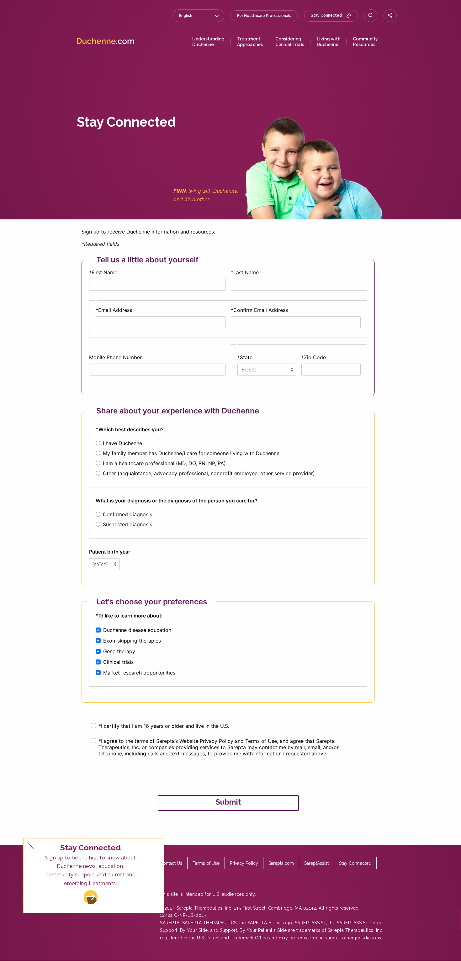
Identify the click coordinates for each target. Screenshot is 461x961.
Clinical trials (118, 662)
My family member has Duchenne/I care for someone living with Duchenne (191, 453)
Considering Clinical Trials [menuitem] (289, 41)
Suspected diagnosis (127, 524)
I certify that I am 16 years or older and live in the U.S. (165, 726)
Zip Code (315, 357)
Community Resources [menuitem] (365, 41)
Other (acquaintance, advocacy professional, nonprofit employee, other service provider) (209, 473)
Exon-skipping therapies (132, 641)
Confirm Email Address (260, 310)
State (246, 357)
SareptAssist (316, 863)
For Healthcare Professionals (264, 16)
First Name (104, 272)
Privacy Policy (244, 863)
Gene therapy (119, 651)
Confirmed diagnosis (127, 514)
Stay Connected (326, 15)
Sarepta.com (281, 863)
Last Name (246, 272)
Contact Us (171, 863)
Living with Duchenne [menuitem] (328, 41)
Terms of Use (206, 863)
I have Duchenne (122, 443)
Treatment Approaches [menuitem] (250, 41)
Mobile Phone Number (115, 357)
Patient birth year (109, 552)
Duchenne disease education (137, 630)
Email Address (115, 310)
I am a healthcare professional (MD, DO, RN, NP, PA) (164, 463)
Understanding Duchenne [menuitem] (208, 41)
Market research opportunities (139, 673)
